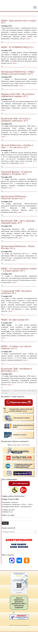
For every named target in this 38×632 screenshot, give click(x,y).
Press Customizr (24, 625)
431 (35, 390)
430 (33, 390)
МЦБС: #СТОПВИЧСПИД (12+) (17, 47)
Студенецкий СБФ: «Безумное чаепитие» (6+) (16, 292)
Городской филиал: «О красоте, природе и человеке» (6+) (16, 172)
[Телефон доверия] (19, 617)
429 (30, 390)
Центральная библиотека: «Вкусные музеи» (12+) (14, 197)
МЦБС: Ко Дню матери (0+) (15, 319)
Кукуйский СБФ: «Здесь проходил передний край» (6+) (18, 221)
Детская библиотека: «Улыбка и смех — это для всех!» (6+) (17, 146)
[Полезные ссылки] (18, 435)
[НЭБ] (18, 458)
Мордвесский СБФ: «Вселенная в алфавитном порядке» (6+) (18, 95)
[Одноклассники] (26, 560)
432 (2, 393)
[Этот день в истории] (19, 612)
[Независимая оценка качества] (18, 410)
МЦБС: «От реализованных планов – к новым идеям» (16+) (18, 269)
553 (5, 393)
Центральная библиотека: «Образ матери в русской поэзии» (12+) (17, 72)
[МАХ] (12, 560)
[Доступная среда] (15, 490)
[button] (4, 7)
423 (15, 390)
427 (25, 390)
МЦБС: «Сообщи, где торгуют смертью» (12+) (16, 347)
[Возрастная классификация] (23, 490)
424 (18, 390)
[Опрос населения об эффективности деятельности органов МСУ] (19, 602)
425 (20, 390)
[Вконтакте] (19, 560)
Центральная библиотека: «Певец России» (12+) (18, 247)
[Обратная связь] (18, 402)
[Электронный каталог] (18, 418)
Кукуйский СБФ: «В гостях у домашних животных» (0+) (15, 119)
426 (22, 390)
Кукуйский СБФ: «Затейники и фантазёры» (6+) (16, 369)
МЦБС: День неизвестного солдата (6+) (18, 21)
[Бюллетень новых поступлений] (18, 445)
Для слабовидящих (20, 483)
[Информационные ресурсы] (18, 426)
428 (27, 390)
